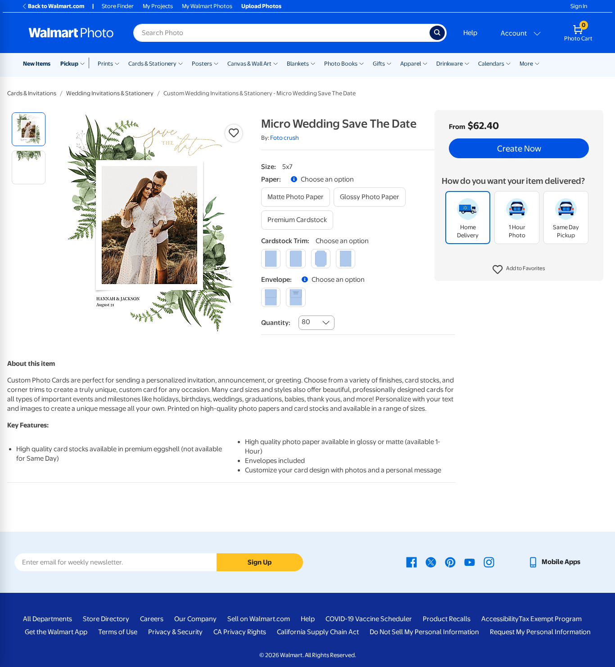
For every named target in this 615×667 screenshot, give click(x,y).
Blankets (298, 63)
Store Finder (118, 6)
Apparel (410, 63)
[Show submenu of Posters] (216, 63)
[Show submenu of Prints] (117, 63)
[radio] (28, 129)
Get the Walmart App (56, 632)
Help (470, 33)
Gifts (379, 63)
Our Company (195, 619)
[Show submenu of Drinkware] (467, 63)
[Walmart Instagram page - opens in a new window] (489, 562)
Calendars (491, 63)
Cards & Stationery (152, 63)
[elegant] (320, 258)
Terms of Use (117, 632)
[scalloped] (345, 258)
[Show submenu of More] (537, 63)
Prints (105, 63)
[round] (295, 258)
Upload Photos (261, 6)
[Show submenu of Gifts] (389, 63)
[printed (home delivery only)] (295, 297)
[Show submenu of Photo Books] (361, 63)
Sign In (578, 6)
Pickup (69, 63)
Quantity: (275, 323)
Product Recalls (446, 619)
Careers (151, 619)
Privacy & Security (175, 632)
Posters (202, 63)
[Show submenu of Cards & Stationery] (180, 63)
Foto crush (284, 137)
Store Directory (106, 619)
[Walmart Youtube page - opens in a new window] (469, 562)
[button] (519, 269)
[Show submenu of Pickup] (84, 63)
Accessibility (500, 619)
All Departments (47, 619)
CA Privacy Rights (239, 632)
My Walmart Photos (207, 6)
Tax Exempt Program (550, 619)
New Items (36, 63)
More (526, 63)
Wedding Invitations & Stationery (110, 93)
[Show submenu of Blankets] (313, 63)
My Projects (158, 6)
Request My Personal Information (540, 632)
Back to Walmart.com (56, 6)
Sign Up (259, 562)
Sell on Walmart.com (258, 619)
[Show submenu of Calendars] (508, 63)
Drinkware (449, 63)
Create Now (519, 148)
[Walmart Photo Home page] (71, 32)
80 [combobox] (306, 322)
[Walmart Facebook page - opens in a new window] (411, 562)
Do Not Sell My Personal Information (424, 632)
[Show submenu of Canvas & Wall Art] (275, 63)
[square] (270, 258)
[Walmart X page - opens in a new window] (430, 562)
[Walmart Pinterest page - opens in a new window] (450, 562)
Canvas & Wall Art (249, 63)
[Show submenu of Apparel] (425, 63)
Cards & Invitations (31, 93)
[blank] (270, 297)
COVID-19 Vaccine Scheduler (369, 619)
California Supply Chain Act (318, 632)
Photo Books (340, 63)
